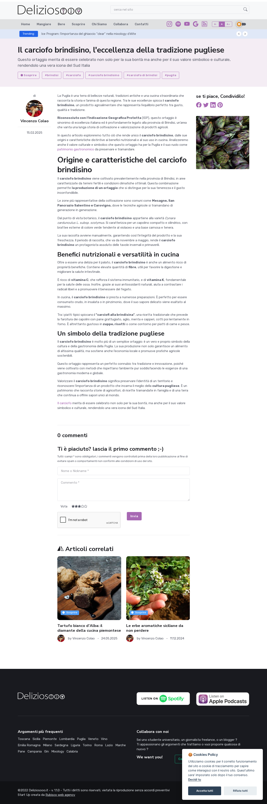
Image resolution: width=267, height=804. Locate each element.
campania (35, 751)
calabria (72, 751)
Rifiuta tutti (240, 790)
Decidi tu (194, 779)
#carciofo (73, 75)
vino (104, 739)
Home (25, 24)
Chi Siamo (99, 24)
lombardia (66, 739)
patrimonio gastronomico (75, 149)
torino (87, 745)
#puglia (170, 75)
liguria (75, 745)
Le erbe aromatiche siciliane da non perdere (86, 628)
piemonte (50, 739)
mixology (57, 751)
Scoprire (78, 24)
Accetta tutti (204, 790)
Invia (134, 516)
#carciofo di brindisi (142, 75)
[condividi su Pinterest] (220, 106)
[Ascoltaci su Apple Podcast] (222, 699)
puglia (81, 739)
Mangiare (44, 24)
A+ (228, 24)
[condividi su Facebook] (199, 106)
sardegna (61, 745)
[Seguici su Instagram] (169, 25)
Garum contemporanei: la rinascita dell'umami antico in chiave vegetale (91, 34)
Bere (61, 24)
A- (215, 24)
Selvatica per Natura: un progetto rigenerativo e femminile (157, 628)
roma (98, 745)
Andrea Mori (149, 638)
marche (120, 745)
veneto (93, 739)
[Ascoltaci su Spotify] (178, 25)
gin (46, 751)
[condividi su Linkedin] (213, 106)
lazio (109, 745)
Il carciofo (64, 403)
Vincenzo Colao (34, 121)
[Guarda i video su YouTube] (187, 25)
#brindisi (52, 75)
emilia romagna (29, 745)
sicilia (36, 739)
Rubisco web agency (60, 795)
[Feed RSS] (204, 25)
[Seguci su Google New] (195, 25)
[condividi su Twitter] (206, 106)
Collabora (120, 24)
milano (47, 745)
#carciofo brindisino (103, 75)
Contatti (141, 24)
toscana (24, 739)
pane (21, 751)
